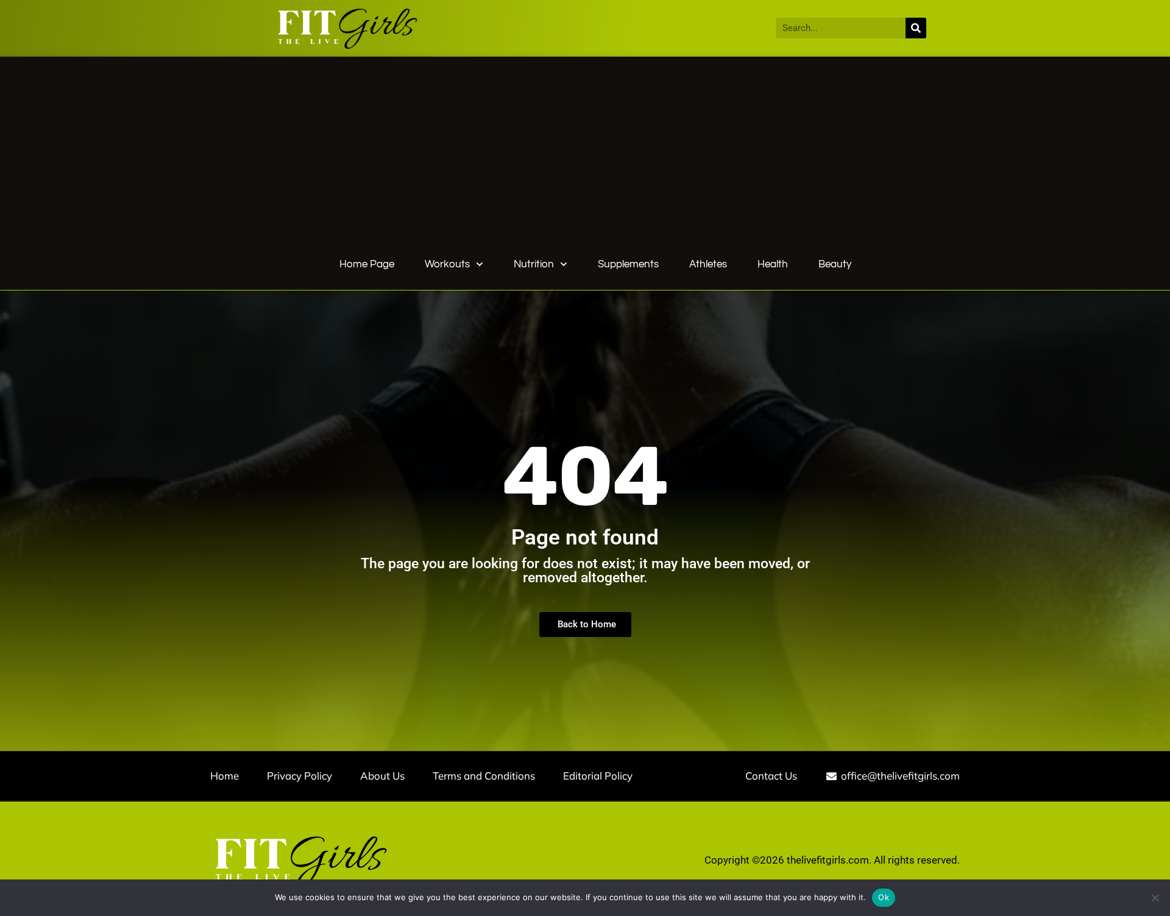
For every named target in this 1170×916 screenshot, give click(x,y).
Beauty (834, 264)
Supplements (628, 264)
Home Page (366, 264)
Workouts (447, 264)
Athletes (708, 264)
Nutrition (534, 264)
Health (772, 264)
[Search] (916, 28)
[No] (1155, 898)
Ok (883, 897)
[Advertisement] (595, 159)
